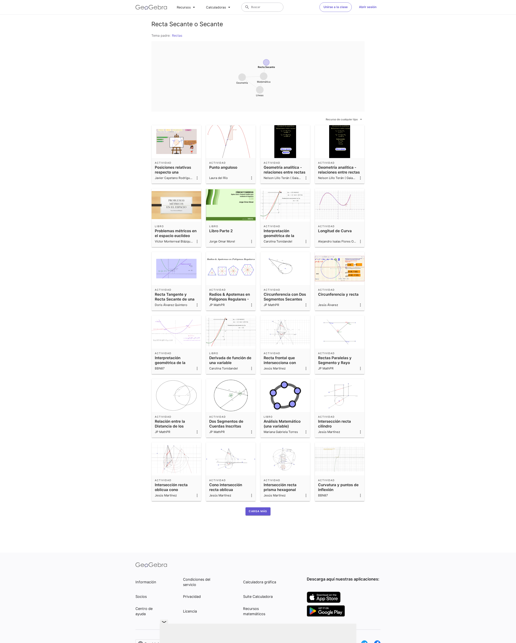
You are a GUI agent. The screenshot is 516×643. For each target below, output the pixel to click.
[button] (258, 511)
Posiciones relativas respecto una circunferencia (173, 172)
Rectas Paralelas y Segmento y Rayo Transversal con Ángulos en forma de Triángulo (337, 367)
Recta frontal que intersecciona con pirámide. (280, 363)
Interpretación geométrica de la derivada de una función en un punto (173, 365)
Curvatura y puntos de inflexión (338, 487)
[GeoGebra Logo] (151, 7)
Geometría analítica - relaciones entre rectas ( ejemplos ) (339, 172)
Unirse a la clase (336, 7)
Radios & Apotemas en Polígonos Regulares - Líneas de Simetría (229, 299)
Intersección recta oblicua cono (171, 487)
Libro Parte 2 (221, 231)
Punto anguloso (223, 167)
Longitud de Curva (335, 231)
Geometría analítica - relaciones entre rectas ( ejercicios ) (284, 172)
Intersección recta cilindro (334, 423)
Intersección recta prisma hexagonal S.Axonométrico (280, 490)
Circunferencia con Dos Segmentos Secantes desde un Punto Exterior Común (285, 301)
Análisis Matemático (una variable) (282, 423)
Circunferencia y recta (338, 294)
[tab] (186, 7)
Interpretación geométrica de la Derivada (279, 236)
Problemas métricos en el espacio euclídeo (176, 233)
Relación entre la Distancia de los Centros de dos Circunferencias (170, 428)
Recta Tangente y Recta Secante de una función (175, 299)
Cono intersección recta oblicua (225, 487)
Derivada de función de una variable (230, 360)
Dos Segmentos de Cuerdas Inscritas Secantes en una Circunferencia (226, 428)
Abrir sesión (368, 7)
